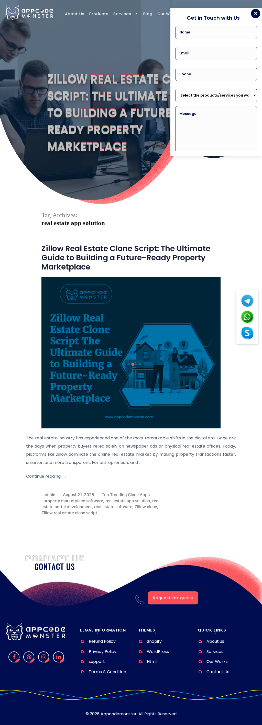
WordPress (158, 651)
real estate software (113, 506)
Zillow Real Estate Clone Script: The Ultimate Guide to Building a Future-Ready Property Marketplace (125, 257)
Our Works (168, 13)
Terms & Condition (107, 672)
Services (122, 13)
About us (74, 13)
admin (49, 494)
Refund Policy (102, 641)
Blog (147, 13)
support (97, 661)
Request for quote (173, 598)
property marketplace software (73, 500)
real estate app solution (127, 500)
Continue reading (43, 476)
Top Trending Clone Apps (126, 494)
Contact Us (217, 672)
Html (152, 661)
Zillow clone (146, 506)
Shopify (154, 641)
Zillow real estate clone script (69, 512)
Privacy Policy (102, 651)
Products (98, 13)
